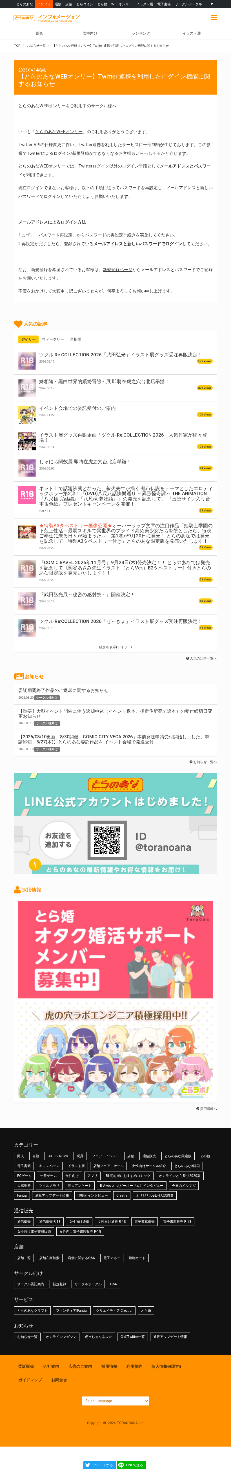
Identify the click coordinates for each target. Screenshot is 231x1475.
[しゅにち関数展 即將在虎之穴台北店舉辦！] (27, 468)
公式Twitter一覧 (132, 1337)
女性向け (90, 33)
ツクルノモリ (49, 1186)
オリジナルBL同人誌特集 (155, 1195)
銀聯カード (137, 1258)
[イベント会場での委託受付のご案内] (27, 415)
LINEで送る (134, 1465)
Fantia (22, 1195)
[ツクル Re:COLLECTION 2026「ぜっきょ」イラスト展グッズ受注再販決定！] (27, 628)
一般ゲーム (48, 1176)
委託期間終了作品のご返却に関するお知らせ (63, 690)
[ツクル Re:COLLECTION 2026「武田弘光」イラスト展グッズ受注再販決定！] (27, 361)
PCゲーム (24, 1176)
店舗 (68, 4)
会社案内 (51, 1366)
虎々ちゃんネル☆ (98, 1337)
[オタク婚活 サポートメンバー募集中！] (115, 995)
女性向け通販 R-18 (112, 1222)
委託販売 (26, 1366)
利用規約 (134, 1366)
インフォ (44, 4)
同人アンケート (80, 1186)
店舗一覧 (24, 1258)
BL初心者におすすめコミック (128, 1176)
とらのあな (24, 4)
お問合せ (59, 1380)
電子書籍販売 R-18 (177, 1222)
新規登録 (59, 1284)
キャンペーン (49, 1166)
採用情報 (109, 1366)
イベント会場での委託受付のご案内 (77, 408)
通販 (58, 4)
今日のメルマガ (184, 1186)
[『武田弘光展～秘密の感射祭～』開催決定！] (27, 601)
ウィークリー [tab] (53, 339)
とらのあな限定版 (178, 1156)
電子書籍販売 (144, 1222)
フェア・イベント (105, 1156)
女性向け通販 (79, 1222)
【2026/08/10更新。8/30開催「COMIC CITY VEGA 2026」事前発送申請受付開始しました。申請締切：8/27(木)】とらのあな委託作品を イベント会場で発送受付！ (113, 739)
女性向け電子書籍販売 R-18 (80, 1231)
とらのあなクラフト (32, 1311)
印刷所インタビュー (92, 1195)
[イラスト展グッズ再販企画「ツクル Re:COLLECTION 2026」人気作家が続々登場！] (27, 441)
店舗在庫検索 (49, 1258)
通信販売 (149, 1156)
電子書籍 (164, 4)
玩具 (80, 1156)
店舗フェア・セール (108, 1166)
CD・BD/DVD (58, 1156)
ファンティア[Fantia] (72, 1311)
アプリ (92, 1176)
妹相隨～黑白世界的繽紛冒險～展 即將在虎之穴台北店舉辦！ (104, 381)
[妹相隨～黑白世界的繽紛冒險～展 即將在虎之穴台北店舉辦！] (27, 388)
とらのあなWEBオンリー (59, 131)
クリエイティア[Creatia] (114, 1311)
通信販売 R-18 (50, 1222)
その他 (205, 1156)
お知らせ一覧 (27, 1337)
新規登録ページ (117, 269)
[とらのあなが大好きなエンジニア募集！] (115, 1095)
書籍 (35, 1156)
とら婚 (102, 4)
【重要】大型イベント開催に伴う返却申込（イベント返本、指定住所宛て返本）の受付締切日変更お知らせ (115, 714)
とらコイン (84, 4)
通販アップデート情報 (52, 1195)
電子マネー (111, 1258)
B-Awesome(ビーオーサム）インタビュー (131, 1186)
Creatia (121, 1195)
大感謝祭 (24, 1186)
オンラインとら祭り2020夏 (180, 1176)
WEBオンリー (121, 4)
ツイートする (103, 1465)
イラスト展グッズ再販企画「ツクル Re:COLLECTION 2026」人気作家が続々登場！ (123, 437)
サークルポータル (188, 4)
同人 (20, 1156)
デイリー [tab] (28, 339)
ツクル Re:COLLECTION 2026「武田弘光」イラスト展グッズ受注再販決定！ (120, 354)
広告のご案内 (80, 1366)
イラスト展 (144, 4)
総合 (39, 33)
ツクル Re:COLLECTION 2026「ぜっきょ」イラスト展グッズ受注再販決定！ (120, 621)
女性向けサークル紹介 (149, 1166)
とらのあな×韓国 (187, 1166)
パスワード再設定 (55, 235)
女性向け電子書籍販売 (34, 1231)
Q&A (113, 1284)
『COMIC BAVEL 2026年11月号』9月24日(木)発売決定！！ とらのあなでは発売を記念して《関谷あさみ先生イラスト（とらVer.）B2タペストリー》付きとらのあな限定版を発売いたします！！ (125, 568)
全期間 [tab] (75, 339)
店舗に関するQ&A (81, 1258)
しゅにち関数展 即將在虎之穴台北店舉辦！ (85, 461)
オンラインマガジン (61, 1337)
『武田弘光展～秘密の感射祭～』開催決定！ (87, 594)
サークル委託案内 (30, 1284)
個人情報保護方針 (167, 1366)
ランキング (141, 33)
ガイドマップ (30, 1380)
